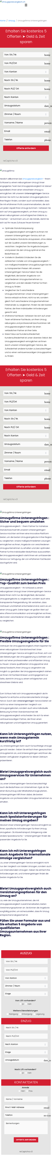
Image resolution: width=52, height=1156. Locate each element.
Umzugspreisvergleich (32, 178)
